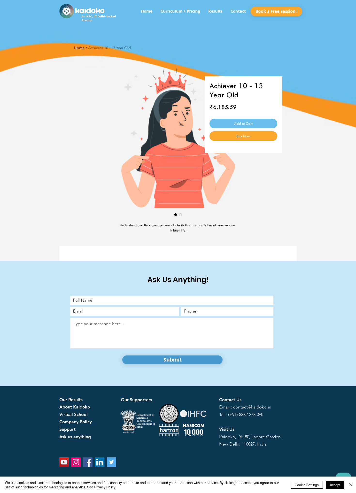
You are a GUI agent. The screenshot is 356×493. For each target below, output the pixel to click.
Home (79, 48)
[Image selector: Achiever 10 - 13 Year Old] (175, 214)
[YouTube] (64, 462)
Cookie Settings (307, 484)
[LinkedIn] (99, 462)
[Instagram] (76, 462)
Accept (335, 484)
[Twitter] (111, 462)
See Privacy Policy (101, 487)
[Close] (350, 484)
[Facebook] (88, 462)
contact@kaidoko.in (252, 407)
